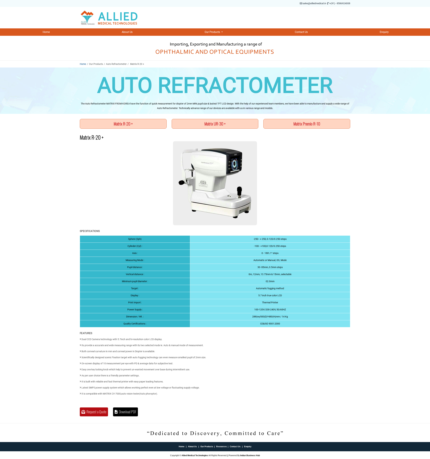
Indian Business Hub (250, 455)
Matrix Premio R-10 (306, 123)
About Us (127, 32)
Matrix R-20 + (123, 123)
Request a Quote (95, 411)
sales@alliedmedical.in (314, 3)
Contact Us (301, 32)
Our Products (206, 446)
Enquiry (384, 32)
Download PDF (127, 411)
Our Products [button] (213, 32)
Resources (221, 446)
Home (46, 32)
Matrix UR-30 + (215, 123)
